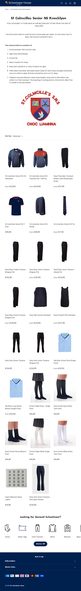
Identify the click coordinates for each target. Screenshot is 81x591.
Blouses (67, 537)
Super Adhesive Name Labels (13, 498)
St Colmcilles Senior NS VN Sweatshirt (15, 177)
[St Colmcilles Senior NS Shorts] (40, 206)
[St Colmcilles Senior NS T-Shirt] (16, 206)
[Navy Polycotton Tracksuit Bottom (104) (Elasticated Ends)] (65, 158)
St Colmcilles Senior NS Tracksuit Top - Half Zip (38, 177)
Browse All (40, 544)
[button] (70, 3)
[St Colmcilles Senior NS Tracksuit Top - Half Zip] (40, 158)
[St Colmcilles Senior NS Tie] (65, 206)
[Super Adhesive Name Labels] (16, 479)
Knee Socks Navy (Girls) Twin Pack (63, 407)
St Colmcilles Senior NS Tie (64, 224)
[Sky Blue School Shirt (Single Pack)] (65, 342)
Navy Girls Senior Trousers (15, 360)
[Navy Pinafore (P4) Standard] (65, 297)
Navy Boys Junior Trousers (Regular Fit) (39, 271)
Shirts (52, 537)
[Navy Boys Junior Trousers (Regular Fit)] (40, 251)
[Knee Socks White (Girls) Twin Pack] (65, 433)
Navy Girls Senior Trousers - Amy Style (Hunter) (40, 498)
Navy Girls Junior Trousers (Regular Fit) (39, 362)
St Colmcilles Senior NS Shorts (38, 225)
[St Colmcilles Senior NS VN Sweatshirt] (16, 158)
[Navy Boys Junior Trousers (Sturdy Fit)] (65, 251)
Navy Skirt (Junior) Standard (40, 315)
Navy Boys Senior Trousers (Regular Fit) (15, 316)
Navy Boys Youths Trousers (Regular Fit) (15, 271)
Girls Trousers (37, 537)
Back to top (39, 557)
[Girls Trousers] (37, 528)
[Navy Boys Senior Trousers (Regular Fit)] (16, 297)
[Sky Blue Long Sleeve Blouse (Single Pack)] (16, 388)
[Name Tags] (22, 528)
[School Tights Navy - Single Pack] (40, 388)
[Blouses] (67, 528)
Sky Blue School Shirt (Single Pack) (65, 362)
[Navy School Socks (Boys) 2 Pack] (16, 433)
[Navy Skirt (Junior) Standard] (40, 297)
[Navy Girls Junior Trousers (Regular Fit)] (40, 342)
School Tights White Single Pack (39, 453)
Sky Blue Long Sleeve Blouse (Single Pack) (13, 407)
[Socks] (7, 528)
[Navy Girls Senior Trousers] (16, 342)
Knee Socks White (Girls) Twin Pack (63, 453)
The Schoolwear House (17, 585)
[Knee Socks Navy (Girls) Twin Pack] (65, 388)
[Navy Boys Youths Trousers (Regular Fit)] (16, 251)
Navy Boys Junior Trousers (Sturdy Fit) (64, 271)
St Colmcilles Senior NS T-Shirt (15, 225)
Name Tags (22, 537)
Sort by (8, 136)
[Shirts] (52, 528)
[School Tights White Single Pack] (40, 433)
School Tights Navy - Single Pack (39, 407)
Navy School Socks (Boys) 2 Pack (15, 453)
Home (7, 9)
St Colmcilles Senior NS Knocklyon (21, 9)
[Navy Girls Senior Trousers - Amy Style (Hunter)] (40, 479)
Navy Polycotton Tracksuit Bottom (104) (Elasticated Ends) (63, 178)
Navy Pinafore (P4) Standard (64, 315)
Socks (7, 537)
